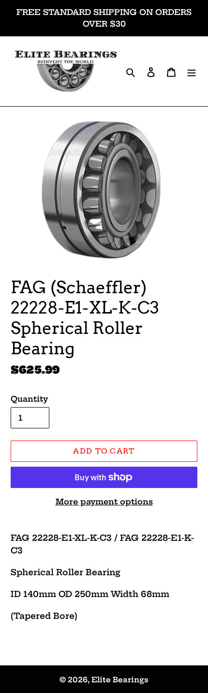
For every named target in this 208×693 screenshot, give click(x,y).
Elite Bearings (120, 679)
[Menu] (191, 71)
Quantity (29, 399)
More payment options (104, 501)
